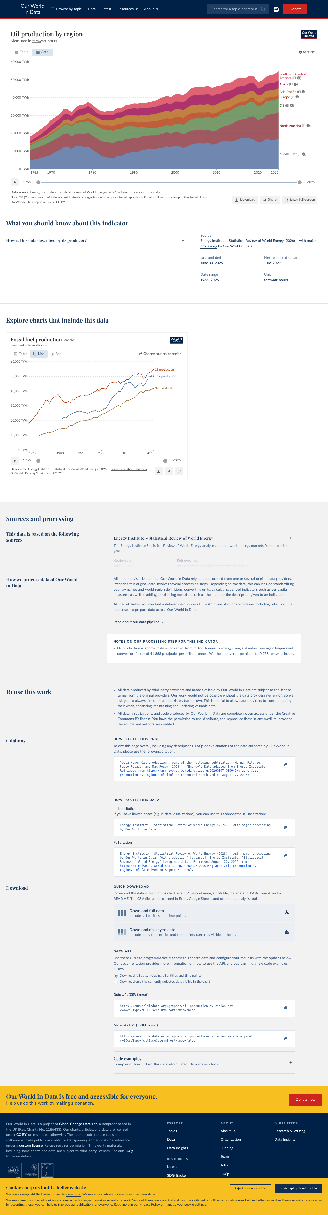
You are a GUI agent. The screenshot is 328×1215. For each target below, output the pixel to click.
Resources (125, 9)
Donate (295, 9)
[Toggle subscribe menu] (276, 9)
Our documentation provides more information (151, 963)
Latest (106, 9)
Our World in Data (32, 9)
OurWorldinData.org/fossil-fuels (32, 202)
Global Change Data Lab (78, 1124)
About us (228, 1131)
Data (92, 9)
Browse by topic (69, 9)
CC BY (60, 202)
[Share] (169, 471)
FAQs (129, 1151)
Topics (172, 1131)
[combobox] (238, 9)
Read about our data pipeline (136, 622)
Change (162, 354)
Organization (231, 1139)
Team (225, 1156)
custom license (31, 1145)
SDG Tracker (177, 1175)
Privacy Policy (149, 1204)
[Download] (159, 471)
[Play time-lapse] (15, 182)
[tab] (21, 52)
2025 (311, 182)
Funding (227, 1148)
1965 (27, 182)
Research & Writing (289, 1131)
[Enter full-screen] (179, 471)
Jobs (224, 1165)
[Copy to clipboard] (280, 765)
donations (73, 1194)
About (149, 9)
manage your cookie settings (185, 1204)
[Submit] (263, 9)
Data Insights (177, 1148)
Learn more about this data (140, 192)
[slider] (38, 182)
